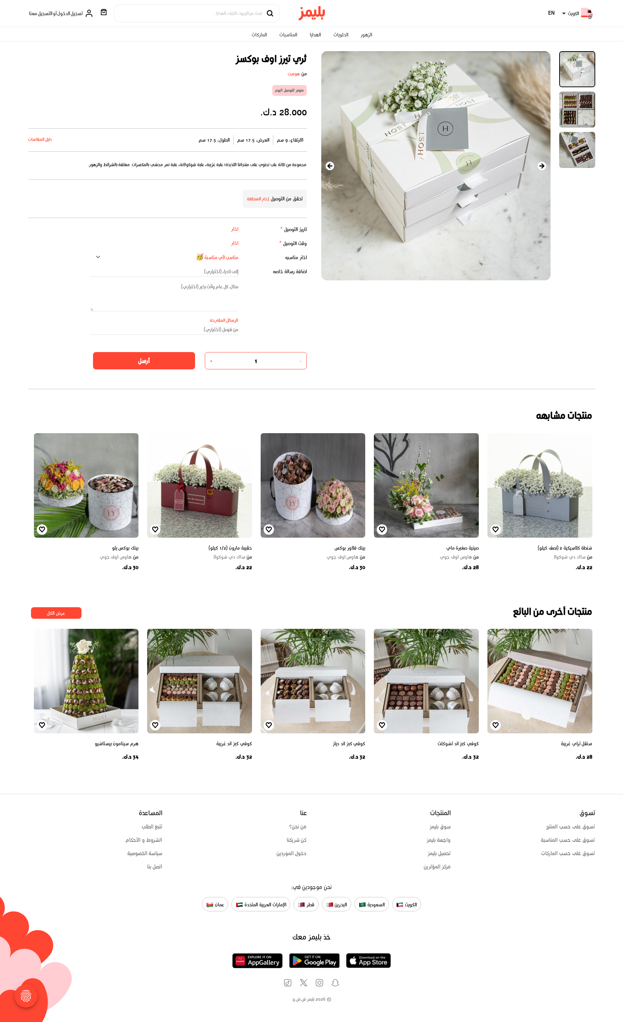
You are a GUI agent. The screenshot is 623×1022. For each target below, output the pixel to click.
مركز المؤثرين (437, 866)
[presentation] (330, 166)
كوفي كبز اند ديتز (349, 743)
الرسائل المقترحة (224, 320)
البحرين (340, 904)
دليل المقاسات (40, 139)
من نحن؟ (298, 826)
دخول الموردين (292, 853)
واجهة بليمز (439, 840)
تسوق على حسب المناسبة (568, 840)
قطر (309, 904)
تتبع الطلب (152, 826)
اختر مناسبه (296, 257)
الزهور (366, 34)
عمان (218, 904)
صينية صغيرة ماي (462, 548)
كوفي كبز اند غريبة (234, 743)
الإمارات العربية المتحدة (264, 904)
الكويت (410, 904)
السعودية (375, 904)
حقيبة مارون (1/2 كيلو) (230, 548)
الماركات (259, 34)
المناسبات (288, 34)
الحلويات (340, 34)
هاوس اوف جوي (459, 557)
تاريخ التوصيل (293, 229)
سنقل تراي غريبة (576, 743)
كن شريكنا (297, 840)
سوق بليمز (440, 826)
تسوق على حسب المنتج (570, 826)
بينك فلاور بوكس (350, 548)
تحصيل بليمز (439, 853)
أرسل (144, 360)
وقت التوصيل (293, 243)
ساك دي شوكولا (573, 557)
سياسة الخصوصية (145, 853)
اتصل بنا (155, 866)
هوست (294, 74)
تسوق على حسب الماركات (568, 853)
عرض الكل (56, 613)
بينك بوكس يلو (125, 548)
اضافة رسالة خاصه (290, 271)
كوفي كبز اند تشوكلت (458, 743)
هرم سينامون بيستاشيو (116, 743)
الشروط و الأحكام (144, 840)
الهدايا (315, 34)
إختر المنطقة (258, 199)
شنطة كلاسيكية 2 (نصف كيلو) (565, 548)
